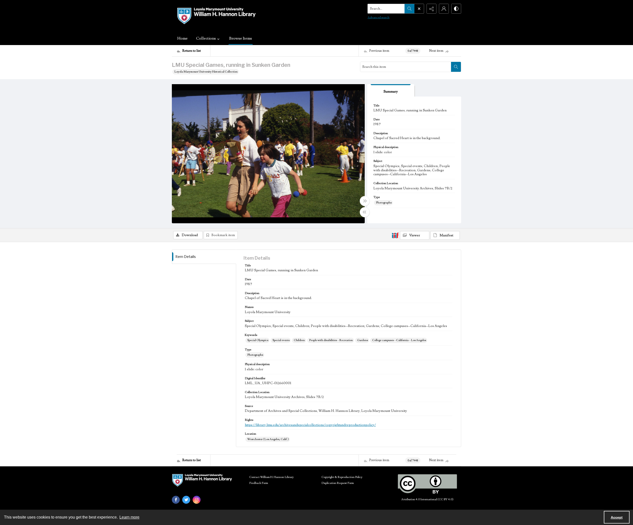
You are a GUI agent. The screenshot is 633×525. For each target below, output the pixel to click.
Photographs (384, 202)
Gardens (362, 340)
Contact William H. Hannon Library (271, 477)
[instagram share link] (197, 500)
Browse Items (240, 38)
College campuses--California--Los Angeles (399, 340)
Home (182, 38)
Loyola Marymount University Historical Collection (206, 72)
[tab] (390, 90)
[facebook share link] (176, 500)
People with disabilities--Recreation (331, 340)
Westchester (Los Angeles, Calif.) (268, 439)
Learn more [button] (129, 517)
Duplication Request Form (337, 483)
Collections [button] (206, 38)
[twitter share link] (186, 500)
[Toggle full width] (365, 201)
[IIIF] (395, 235)
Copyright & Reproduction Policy (341, 477)
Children (299, 340)
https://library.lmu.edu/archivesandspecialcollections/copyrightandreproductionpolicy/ (310, 425)
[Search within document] (456, 67)
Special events (281, 340)
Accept (617, 517)
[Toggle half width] (365, 212)
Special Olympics (257, 340)
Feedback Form (258, 483)
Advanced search (378, 17)
